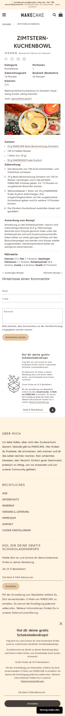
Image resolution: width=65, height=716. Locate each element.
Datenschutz (10, 500)
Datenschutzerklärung (39, 402)
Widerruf (8, 506)
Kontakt (7, 524)
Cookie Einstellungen (16, 531)
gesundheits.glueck (21, 99)
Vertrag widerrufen (50, 710)
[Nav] (4, 15)
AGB (4, 494)
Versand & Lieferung (15, 512)
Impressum (9, 518)
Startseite (6, 24)
